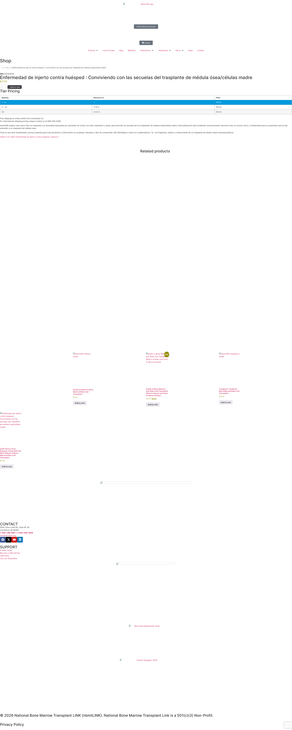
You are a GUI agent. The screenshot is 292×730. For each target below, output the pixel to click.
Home (4, 68)
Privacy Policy (12, 724)
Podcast (91, 50)
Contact (200, 50)
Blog (121, 50)
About (178, 50)
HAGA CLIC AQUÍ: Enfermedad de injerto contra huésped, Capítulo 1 (30, 137)
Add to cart (15, 87)
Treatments (163, 50)
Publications (145, 50)
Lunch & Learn (109, 50)
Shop (190, 50)
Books (9, 68)
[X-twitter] (8, 540)
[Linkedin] (20, 540)
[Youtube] (14, 540)
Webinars (132, 50)
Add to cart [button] (80, 403)
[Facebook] (3, 540)
